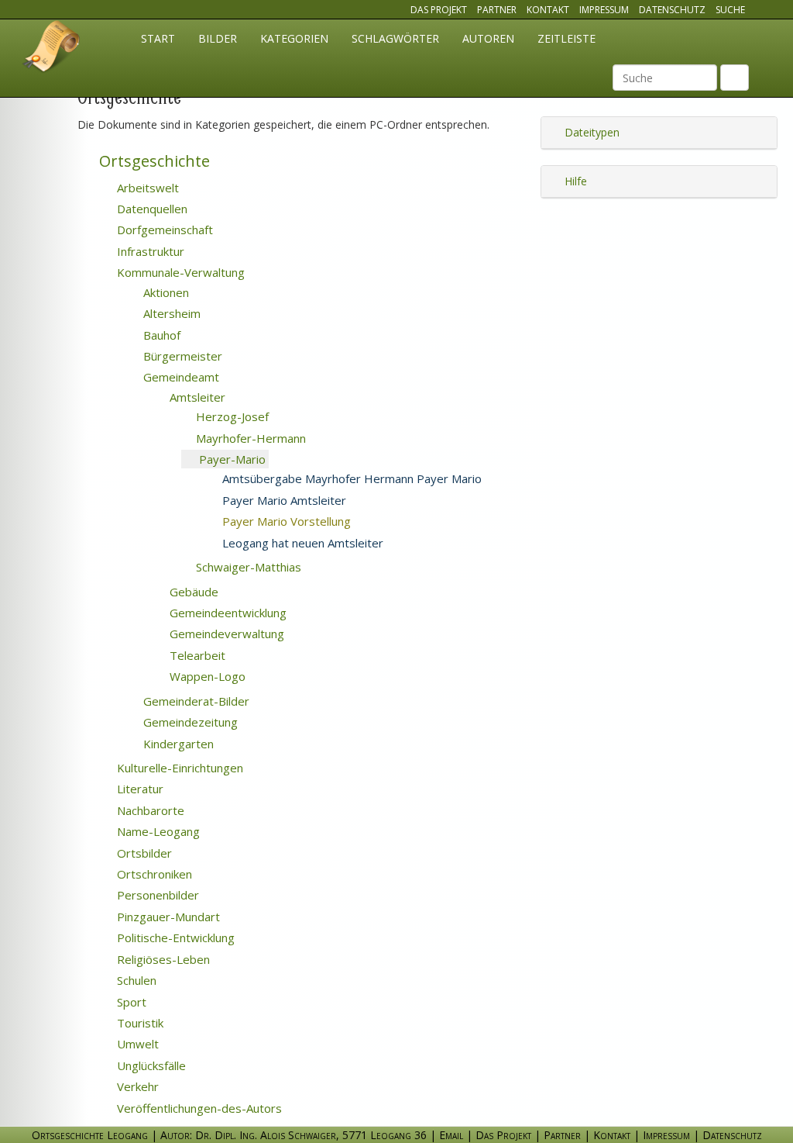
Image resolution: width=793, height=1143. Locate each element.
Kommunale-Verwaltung (179, 272)
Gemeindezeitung (466, 522)
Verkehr (136, 1086)
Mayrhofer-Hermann (249, 438)
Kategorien (294, 38)
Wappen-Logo (205, 676)
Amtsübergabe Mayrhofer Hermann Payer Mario (350, 478)
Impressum (604, 9)
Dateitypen (590, 132)
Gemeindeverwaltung (225, 633)
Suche (730, 9)
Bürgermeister (181, 356)
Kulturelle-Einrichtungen (178, 767)
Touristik (138, 1023)
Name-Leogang (157, 831)
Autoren (488, 38)
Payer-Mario (231, 459)
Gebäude (192, 591)
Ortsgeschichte (152, 160)
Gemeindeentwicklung (226, 612)
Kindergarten (177, 743)
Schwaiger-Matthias (247, 567)
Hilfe (574, 181)
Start (158, 38)
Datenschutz (672, 9)
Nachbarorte (149, 810)
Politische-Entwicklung (174, 937)
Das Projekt (438, 9)
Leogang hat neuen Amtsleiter (301, 543)
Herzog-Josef (231, 416)
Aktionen (164, 292)
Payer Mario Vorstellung (305, 521)
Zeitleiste (566, 38)
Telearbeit (195, 655)
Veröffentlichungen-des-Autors (198, 1108)
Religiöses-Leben (162, 959)
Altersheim (170, 313)
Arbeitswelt (146, 187)
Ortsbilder (143, 853)
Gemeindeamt (179, 377)
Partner (497, 9)
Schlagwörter (395, 38)
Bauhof (160, 335)
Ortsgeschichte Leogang (52, 49)
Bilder (217, 38)
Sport (130, 1002)
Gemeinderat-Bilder (194, 701)
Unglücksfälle (150, 1065)
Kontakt (548, 9)
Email (451, 1134)
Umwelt (136, 1043)
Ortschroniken (153, 874)
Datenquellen (150, 208)
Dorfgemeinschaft (163, 229)
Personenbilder (156, 895)
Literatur (138, 788)
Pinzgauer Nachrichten (468, 544)
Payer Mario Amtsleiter (282, 500)
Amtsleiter (195, 397)
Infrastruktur (149, 251)
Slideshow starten (326, 460)
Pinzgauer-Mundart (167, 916)
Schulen (135, 980)
